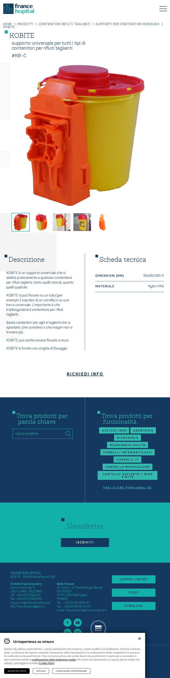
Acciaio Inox (114, 430)
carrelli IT (128, 459)
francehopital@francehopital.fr (86, 610)
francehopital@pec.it (30, 606)
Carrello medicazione (128, 467)
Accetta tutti (17, 671)
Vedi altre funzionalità (127, 488)
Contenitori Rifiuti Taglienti (65, 24)
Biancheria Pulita (128, 445)
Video (134, 593)
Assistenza (98, 627)
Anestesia (143, 430)
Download (133, 606)
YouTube (78, 623)
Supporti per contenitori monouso (127, 24)
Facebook (67, 623)
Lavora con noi (134, 579)
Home (7, 24)
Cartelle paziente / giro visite (128, 476)
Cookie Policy (46, 663)
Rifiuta (41, 671)
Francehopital (18, 8)
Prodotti (25, 24)
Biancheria (128, 438)
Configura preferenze (71, 671)
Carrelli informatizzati (128, 452)
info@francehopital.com (34, 603)
